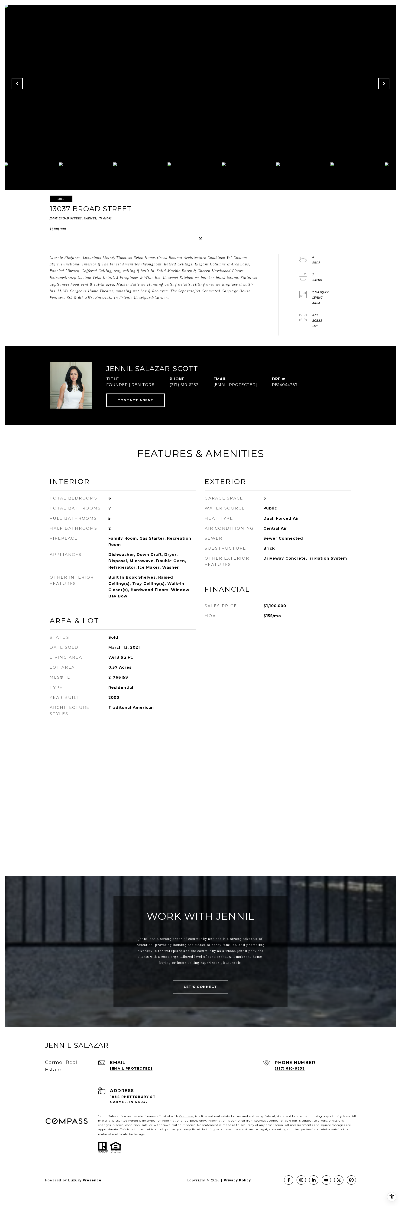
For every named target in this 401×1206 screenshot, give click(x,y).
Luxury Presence (84, 1180)
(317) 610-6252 (184, 385)
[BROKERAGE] (351, 1180)
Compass (186, 1116)
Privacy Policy (237, 1180)
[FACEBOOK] (288, 1180)
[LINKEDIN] (313, 1180)
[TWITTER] (338, 1180)
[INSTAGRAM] (301, 1180)
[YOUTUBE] (326, 1180)
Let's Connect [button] (200, 987)
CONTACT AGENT (135, 400)
